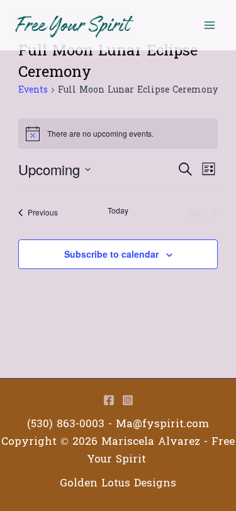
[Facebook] (109, 400)
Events (33, 91)
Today (118, 210)
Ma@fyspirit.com (162, 423)
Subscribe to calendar (111, 254)
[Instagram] (127, 400)
